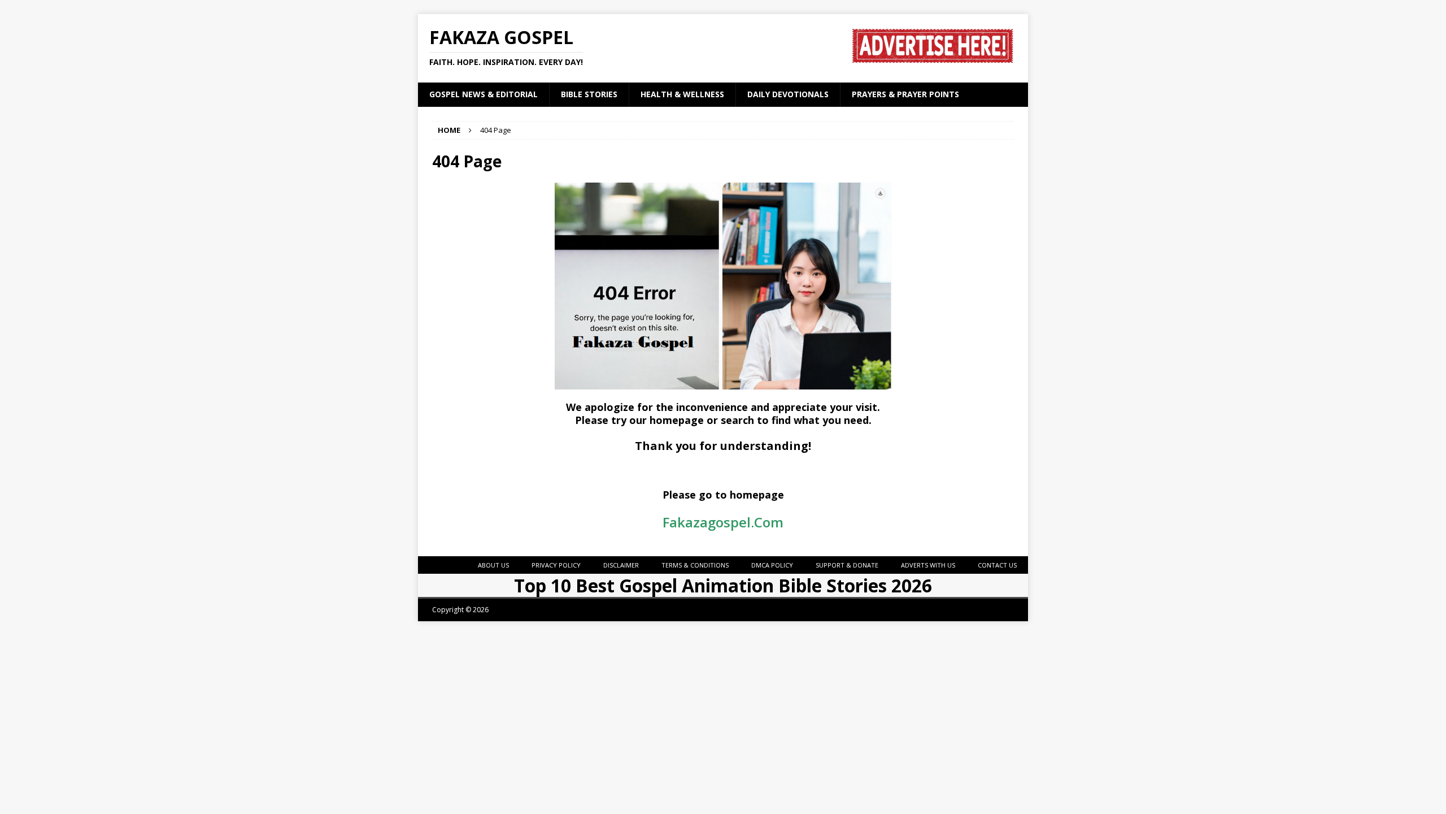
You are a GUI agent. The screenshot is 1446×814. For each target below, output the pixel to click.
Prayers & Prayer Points (905, 94)
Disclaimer (621, 565)
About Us (493, 565)
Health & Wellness (682, 94)
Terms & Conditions (695, 565)
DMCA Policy (772, 565)
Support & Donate (847, 565)
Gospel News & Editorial (483, 94)
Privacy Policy (556, 565)
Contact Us (997, 565)
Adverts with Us (928, 565)
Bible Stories (589, 94)
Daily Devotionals (788, 94)
